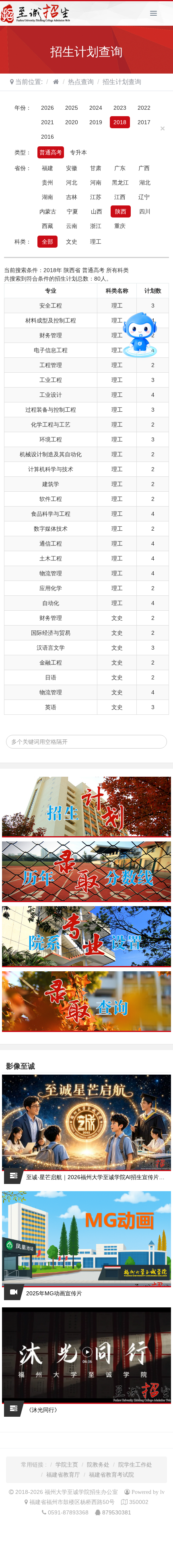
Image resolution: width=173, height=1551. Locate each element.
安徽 (71, 168)
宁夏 (72, 211)
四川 (144, 211)
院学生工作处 (135, 1464)
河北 (71, 182)
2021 (47, 122)
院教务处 (98, 1464)
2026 (47, 108)
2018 (119, 122)
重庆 (120, 226)
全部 (47, 241)
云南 (71, 226)
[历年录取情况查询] (86, 871)
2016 (47, 136)
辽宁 (144, 197)
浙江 (95, 226)
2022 (144, 108)
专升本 (78, 152)
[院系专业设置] (86, 936)
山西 (96, 211)
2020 (71, 122)
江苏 (95, 197)
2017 (144, 122)
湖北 (144, 182)
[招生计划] (86, 807)
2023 (119, 108)
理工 (95, 241)
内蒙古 (47, 211)
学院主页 (67, 1464)
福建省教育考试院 (111, 1474)
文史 (71, 241)
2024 (95, 108)
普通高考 (50, 152)
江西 (120, 197)
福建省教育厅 (63, 1474)
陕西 (120, 211)
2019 (95, 122)
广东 (120, 168)
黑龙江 (120, 182)
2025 (71, 108)
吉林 (71, 197)
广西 (144, 168)
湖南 (47, 197)
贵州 (47, 182)
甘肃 (95, 168)
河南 (95, 182)
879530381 (116, 1512)
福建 (47, 168)
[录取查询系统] (86, 1001)
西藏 (47, 226)
